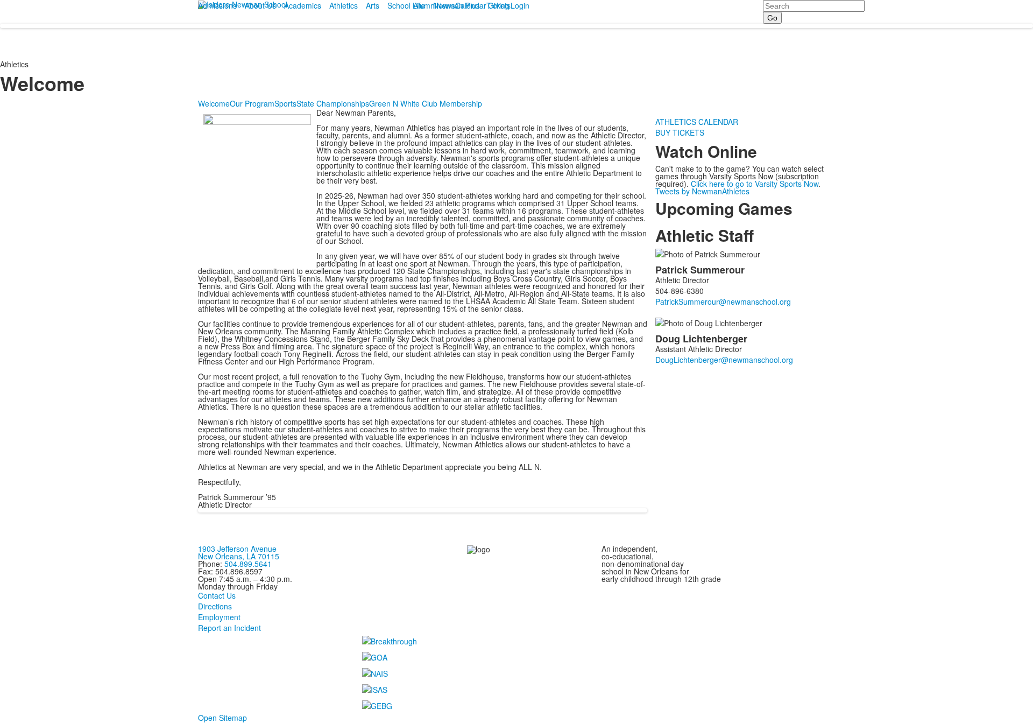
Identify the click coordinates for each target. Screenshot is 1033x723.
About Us (260, 5)
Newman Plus (456, 5)
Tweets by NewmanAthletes (702, 191)
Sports (285, 103)
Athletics (343, 5)
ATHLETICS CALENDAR (696, 121)
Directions (215, 606)
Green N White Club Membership (425, 103)
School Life (406, 5)
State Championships (332, 103)
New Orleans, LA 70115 (238, 556)
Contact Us (217, 595)
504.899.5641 (248, 563)
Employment (219, 617)
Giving (499, 5)
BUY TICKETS (679, 132)
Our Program (252, 103)
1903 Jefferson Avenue (237, 548)
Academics (302, 5)
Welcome (214, 103)
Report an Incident (229, 627)
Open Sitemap (222, 717)
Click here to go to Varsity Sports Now (754, 183)
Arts (372, 5)
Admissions (217, 5)
